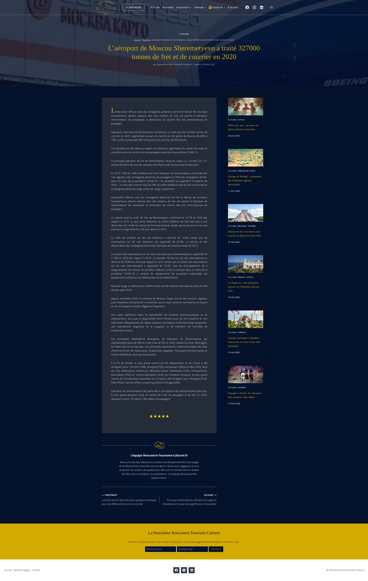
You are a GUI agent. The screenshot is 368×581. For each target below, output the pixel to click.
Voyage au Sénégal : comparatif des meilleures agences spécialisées (244, 180)
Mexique (242, 226)
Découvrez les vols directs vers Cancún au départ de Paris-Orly (244, 233)
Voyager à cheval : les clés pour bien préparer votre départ (244, 395)
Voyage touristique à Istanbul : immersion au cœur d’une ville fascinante (244, 341)
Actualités (168, 7)
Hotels (241, 119)
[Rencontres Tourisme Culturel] (106, 7)
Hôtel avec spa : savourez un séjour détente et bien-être (243, 127)
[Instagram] (254, 7)
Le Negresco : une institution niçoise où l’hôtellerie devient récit (243, 286)
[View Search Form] (271, 7)
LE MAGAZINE (133, 7)
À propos (233, 7)
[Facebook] (247, 7)
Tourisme (184, 34)
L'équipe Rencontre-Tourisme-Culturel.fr (174, 64)
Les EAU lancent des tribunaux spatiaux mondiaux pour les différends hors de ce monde (129, 500)
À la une (155, 7)
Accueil (137, 40)
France (241, 277)
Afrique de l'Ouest (246, 171)
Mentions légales (22, 570)
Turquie (242, 332)
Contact (36, 570)
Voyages (252, 226)
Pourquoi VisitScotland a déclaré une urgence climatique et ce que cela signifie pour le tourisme (189, 500)
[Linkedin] (261, 7)
